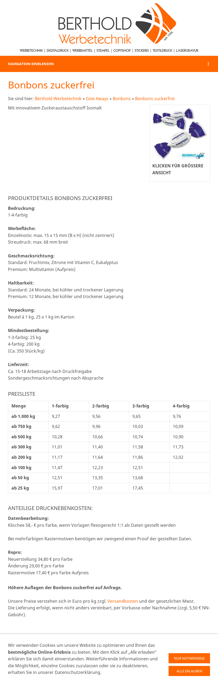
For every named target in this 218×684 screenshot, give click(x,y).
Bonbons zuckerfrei (155, 98)
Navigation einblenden (31, 63)
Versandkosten (122, 601)
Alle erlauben (189, 671)
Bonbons (122, 98)
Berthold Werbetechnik (58, 98)
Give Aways (97, 98)
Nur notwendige (189, 658)
